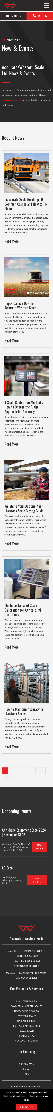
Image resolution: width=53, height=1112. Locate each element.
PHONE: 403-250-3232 (27, 956)
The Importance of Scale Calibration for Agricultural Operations (22, 609)
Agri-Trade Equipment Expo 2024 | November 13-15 (24, 832)
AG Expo (7, 868)
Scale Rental (26, 1035)
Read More (11, 241)
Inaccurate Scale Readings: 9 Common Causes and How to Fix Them (25, 204)
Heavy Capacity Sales (26, 1011)
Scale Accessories (26, 1021)
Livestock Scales (26, 1016)
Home (4, 40)
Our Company (26, 1064)
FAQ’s (26, 1074)
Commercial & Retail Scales (26, 1006)
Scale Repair (26, 1031)
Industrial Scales (26, 1001)
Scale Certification (26, 1040)
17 (42, 770)
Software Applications (26, 1026)
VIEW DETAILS (39, 847)
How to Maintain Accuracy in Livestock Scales (23, 711)
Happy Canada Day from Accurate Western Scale (20, 305)
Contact (27, 1069)
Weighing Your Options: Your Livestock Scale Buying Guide (23, 508)
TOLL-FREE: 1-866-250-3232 (27, 961)
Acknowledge (26, 1107)
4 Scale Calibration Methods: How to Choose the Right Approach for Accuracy (23, 407)
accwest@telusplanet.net (26, 965)
